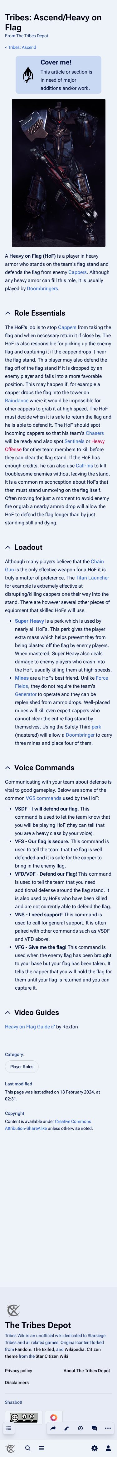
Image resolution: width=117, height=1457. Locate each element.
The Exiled (43, 1349)
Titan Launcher (92, 578)
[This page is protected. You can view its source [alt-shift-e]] (67, 1428)
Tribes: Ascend (22, 47)
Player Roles (21, 1066)
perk (96, 727)
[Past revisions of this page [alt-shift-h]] (80, 1428)
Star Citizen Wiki (52, 1356)
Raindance (16, 401)
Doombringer (80, 735)
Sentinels (75, 441)
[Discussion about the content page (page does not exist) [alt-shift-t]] (94, 1428)
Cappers (77, 272)
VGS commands (43, 798)
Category (14, 1054)
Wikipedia (75, 1349)
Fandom (23, 1349)
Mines (22, 678)
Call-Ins (84, 466)
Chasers (95, 433)
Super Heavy (29, 621)
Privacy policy (18, 1370)
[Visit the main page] (10, 1448)
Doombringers (42, 288)
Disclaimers (17, 1382)
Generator (26, 694)
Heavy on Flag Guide (27, 1027)
